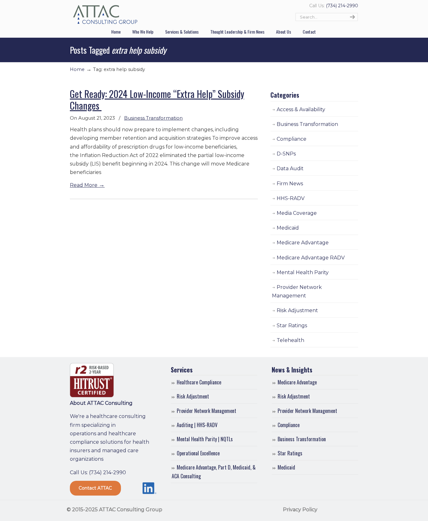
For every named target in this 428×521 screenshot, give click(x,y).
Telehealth (290, 340)
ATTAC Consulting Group (105, 15)
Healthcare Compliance (199, 382)
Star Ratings (292, 325)
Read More (87, 185)
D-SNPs (286, 154)
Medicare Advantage (303, 243)
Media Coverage (297, 213)
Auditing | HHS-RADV (197, 425)
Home (77, 69)
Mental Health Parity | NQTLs (205, 439)
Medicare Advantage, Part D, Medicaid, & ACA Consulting (214, 472)
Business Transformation (153, 118)
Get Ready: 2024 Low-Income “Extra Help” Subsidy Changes (157, 99)
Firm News (290, 184)
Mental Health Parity (303, 272)
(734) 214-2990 (342, 5)
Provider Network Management (297, 291)
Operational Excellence (198, 453)
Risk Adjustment (297, 310)
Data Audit (290, 168)
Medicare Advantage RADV (311, 258)
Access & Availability (301, 109)
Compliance (291, 139)
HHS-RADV (291, 198)
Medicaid (288, 228)
